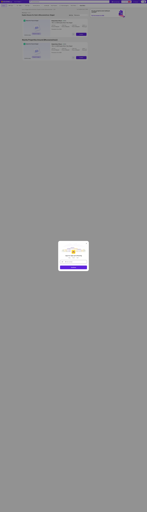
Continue (73, 267)
